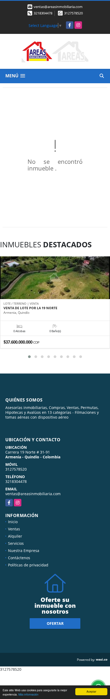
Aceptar (91, 691)
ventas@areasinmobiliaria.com (33, 493)
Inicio (13, 521)
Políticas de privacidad (28, 564)
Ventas (14, 528)
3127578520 (73, 13)
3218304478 (43, 13)
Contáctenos (19, 557)
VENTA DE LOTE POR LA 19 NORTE (30, 308)
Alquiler (15, 536)
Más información (28, 694)
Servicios (16, 543)
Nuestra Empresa (23, 550)
